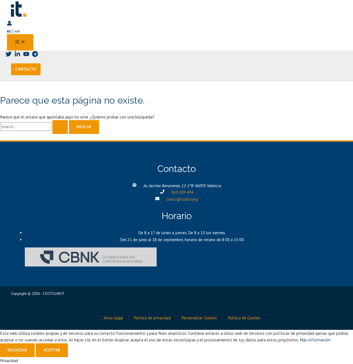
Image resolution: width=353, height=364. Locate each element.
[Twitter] (9, 55)
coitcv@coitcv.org (182, 199)
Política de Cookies (244, 317)
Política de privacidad (152, 317)
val (17, 31)
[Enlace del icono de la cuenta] (9, 24)
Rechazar (17, 349)
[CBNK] (91, 265)
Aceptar (52, 349)
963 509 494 (182, 192)
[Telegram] (35, 55)
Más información (315, 340)
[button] (26, 69)
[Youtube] (26, 55)
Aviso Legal (113, 317)
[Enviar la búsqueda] (60, 127)
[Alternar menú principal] (20, 42)
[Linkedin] (17, 55)
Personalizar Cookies (199, 317)
